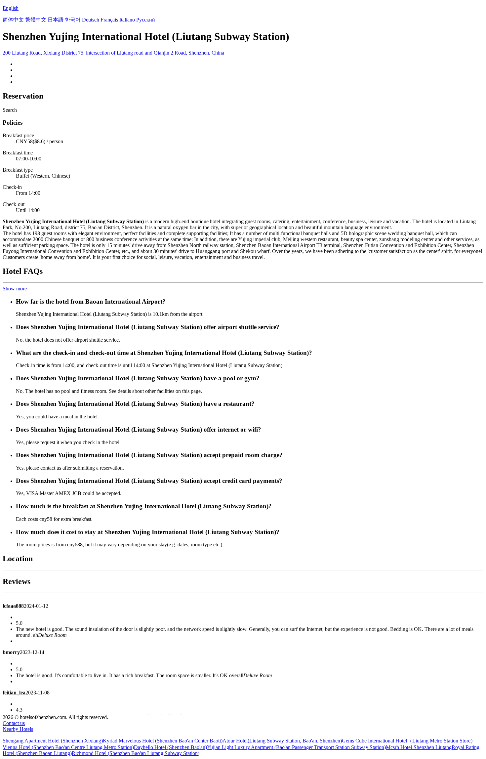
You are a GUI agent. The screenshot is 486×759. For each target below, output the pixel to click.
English (11, 8)
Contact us (14, 723)
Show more (15, 288)
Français (109, 19)
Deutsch (90, 19)
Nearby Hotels (18, 729)
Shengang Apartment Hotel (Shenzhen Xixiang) (53, 740)
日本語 (55, 19)
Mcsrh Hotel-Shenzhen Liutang (419, 747)
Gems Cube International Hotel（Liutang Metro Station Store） (409, 740)
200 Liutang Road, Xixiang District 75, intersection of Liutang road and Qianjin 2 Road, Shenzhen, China (113, 53)
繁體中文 (35, 19)
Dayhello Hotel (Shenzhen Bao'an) (170, 747)
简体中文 (13, 19)
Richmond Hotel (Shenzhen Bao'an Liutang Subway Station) (135, 753)
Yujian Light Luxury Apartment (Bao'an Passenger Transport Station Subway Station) (296, 747)
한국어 (73, 19)
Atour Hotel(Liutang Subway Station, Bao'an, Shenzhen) (282, 740)
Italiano (127, 19)
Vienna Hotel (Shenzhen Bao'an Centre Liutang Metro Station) (68, 747)
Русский (145, 19)
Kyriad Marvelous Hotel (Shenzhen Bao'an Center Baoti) (163, 740)
